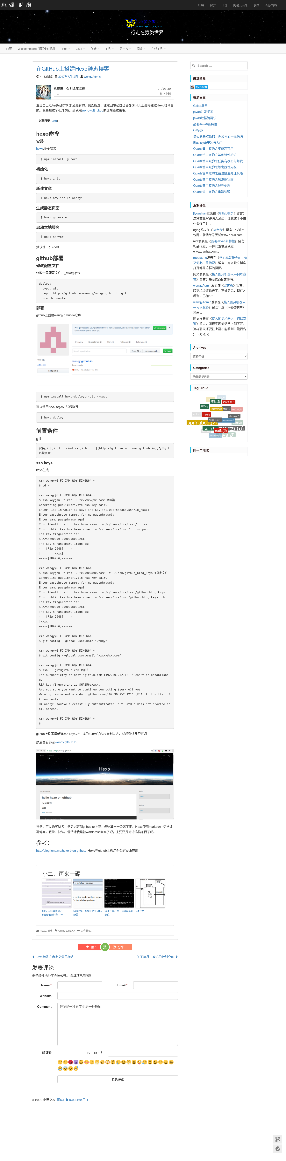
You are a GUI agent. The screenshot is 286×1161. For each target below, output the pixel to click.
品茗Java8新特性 (205, 124)
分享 (120, 947)
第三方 (124, 48)
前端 (94, 48)
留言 (213, 5)
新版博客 (271, 5)
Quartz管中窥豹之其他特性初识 (215, 155)
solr (210, 416)
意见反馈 (277, 1148)
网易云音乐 (240, 5)
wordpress (215, 406)
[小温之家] (16, 5)
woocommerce (226, 407)
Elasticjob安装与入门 (207, 142)
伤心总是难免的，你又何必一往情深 (218, 136)
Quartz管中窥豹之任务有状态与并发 (218, 161)
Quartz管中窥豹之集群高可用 (213, 148)
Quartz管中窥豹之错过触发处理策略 (218, 173)
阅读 (140, 48)
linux (64, 48)
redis (221, 417)
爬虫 (226, 399)
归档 (201, 5)
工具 (108, 48)
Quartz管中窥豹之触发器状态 (213, 179)
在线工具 (157, 48)
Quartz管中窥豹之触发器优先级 (215, 167)
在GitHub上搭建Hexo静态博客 (72, 68)
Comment (44, 1006)
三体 (206, 405)
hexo (39, 148)
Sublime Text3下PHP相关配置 (87, 913)
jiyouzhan (200, 213)
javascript (215, 427)
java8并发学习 (203, 111)
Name (46, 985)
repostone (200, 257)
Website (46, 996)
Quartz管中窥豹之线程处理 (211, 185)
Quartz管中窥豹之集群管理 (211, 191)
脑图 (257, 5)
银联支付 (216, 398)
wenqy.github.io (92, 110)
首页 (9, 48)
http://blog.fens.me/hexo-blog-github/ (61, 850)
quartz (231, 418)
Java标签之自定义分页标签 (54, 956)
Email (122, 985)
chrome (223, 434)
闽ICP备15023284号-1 (72, 1099)
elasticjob (212, 433)
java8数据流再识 (204, 118)
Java (79, 48)
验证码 (47, 1052)
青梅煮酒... (86, 930)
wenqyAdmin (92, 76)
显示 (54, 121)
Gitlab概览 (200, 105)
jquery (206, 425)
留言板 (228, 285)
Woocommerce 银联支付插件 (37, 48)
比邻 (224, 5)
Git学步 (140, 911)
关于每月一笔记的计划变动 (156, 956)
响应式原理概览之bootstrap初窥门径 (52, 913)
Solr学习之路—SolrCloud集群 (118, 913)
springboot (202, 415)
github (62, 930)
